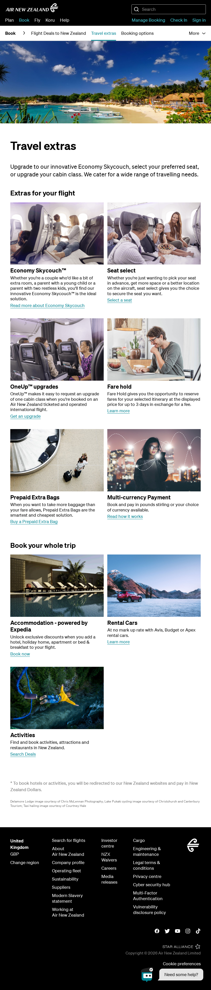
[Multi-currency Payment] (154, 460)
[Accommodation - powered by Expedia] (57, 585)
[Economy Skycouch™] (57, 233)
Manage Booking (148, 20)
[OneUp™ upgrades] (57, 349)
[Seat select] (154, 233)
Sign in (199, 20)
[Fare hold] (154, 349)
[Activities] (57, 698)
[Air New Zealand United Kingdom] (32, 8)
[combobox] (168, 9)
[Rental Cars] (154, 585)
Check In (178, 20)
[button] (172, 975)
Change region (24, 862)
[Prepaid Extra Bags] (57, 460)
